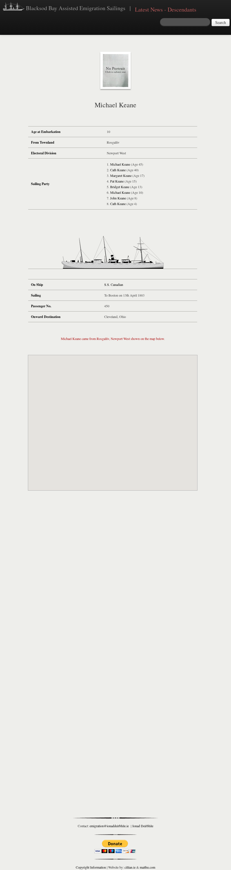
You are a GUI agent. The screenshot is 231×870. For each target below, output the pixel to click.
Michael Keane (120, 164)
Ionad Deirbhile (142, 826)
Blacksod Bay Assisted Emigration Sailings (75, 8)
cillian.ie (130, 867)
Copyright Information (91, 867)
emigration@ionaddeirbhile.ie (109, 826)
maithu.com (147, 867)
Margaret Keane (121, 175)
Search (220, 22)
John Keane (118, 198)
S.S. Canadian (113, 284)
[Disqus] (112, 578)
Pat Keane (117, 181)
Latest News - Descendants (165, 9)
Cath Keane (118, 170)
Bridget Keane (119, 186)
